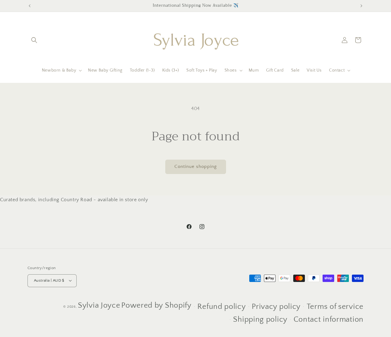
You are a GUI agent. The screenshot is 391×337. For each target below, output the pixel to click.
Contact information (329, 319)
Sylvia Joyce (99, 305)
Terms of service (335, 306)
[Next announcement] (361, 6)
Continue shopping (195, 166)
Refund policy (221, 306)
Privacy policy (276, 306)
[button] (34, 40)
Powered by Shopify (156, 305)
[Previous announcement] (29, 6)
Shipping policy (260, 319)
